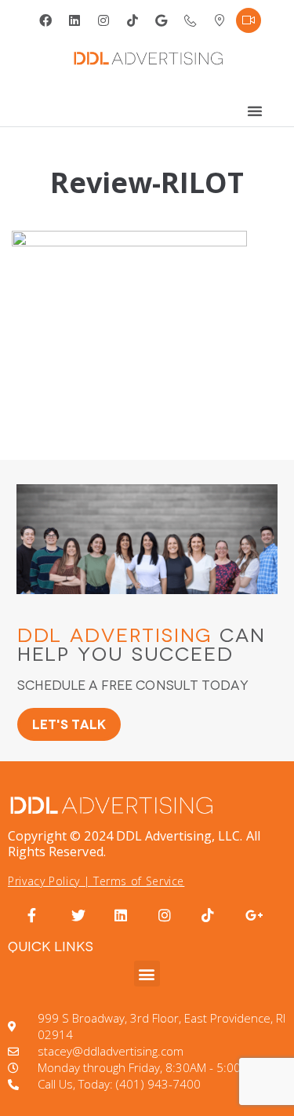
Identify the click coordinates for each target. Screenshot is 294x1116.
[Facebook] (45, 20)
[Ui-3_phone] (190, 20)
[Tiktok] (132, 20)
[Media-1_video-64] (248, 20)
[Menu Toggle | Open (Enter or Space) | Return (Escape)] (255, 111)
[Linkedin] (74, 20)
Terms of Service (138, 880)
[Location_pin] (219, 20)
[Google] (161, 20)
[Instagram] (103, 20)
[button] (147, 974)
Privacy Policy (44, 880)
